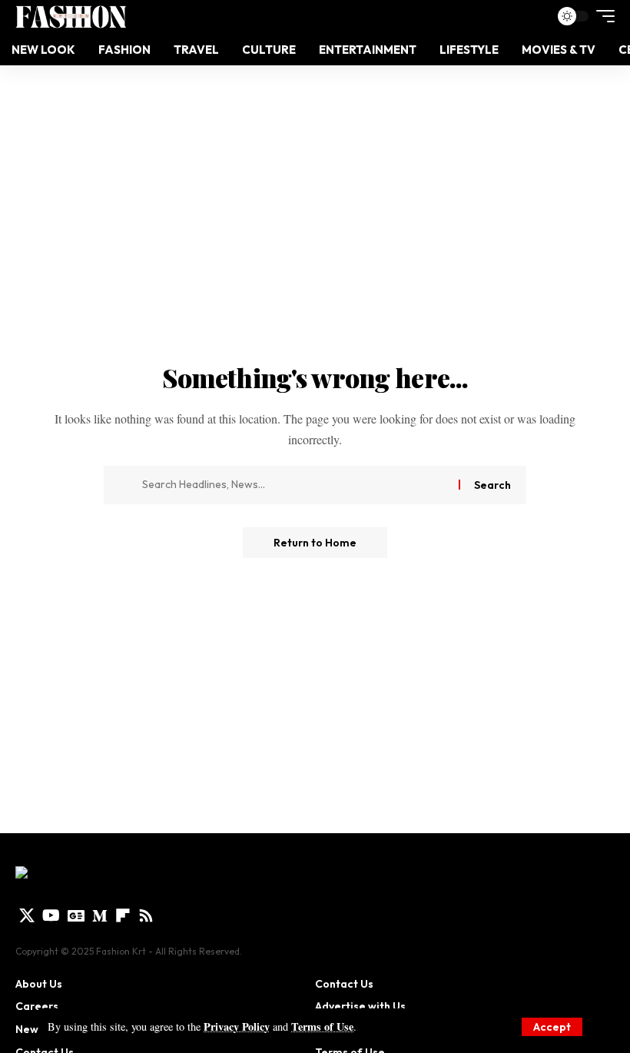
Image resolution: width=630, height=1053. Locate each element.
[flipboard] (122, 915)
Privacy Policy (237, 1026)
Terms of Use (322, 1026)
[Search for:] (295, 485)
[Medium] (99, 915)
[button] (552, 1027)
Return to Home (315, 543)
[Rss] (146, 915)
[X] (26, 915)
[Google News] (76, 915)
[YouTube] (51, 915)
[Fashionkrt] (70, 16)
